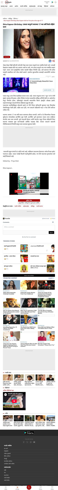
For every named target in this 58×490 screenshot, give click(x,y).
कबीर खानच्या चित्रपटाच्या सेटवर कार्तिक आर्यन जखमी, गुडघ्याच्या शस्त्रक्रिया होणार (7, 383)
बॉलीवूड (10, 18)
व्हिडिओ (46, 6)
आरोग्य (16, 6)
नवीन (6, 413)
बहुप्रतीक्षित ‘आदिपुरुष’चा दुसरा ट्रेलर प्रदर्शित (29, 203)
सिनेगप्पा (16, 18)
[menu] (2, 2)
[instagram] (34, 442)
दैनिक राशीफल (7, 456)
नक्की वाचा (8, 373)
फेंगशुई (5, 458)
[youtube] (30, 442)
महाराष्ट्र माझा (4, 6)
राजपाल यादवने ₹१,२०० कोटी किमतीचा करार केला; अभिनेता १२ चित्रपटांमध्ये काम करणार (40, 383)
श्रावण (11, 6)
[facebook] (23, 442)
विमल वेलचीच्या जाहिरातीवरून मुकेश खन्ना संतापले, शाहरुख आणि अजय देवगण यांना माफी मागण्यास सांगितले (29, 383)
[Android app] (29, 432)
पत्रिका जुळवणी (7, 453)
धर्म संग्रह (40, 6)
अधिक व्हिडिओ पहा (8, 390)
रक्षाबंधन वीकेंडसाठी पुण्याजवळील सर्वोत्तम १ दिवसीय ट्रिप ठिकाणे (51, 424)
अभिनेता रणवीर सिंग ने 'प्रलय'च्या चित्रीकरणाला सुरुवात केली (51, 383)
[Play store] (52, 2)
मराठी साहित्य (7, 477)
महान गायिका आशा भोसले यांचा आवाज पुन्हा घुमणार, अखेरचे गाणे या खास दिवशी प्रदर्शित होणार (40, 424)
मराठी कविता (7, 480)
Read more (18, 191)
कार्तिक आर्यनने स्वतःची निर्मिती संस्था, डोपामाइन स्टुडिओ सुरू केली (18, 383)
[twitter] (27, 442)
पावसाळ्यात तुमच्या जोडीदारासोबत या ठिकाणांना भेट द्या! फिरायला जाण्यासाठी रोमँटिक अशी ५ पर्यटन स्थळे (29, 424)
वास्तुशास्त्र (6, 451)
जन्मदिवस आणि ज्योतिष (9, 463)
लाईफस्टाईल (32, 6)
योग (5, 472)
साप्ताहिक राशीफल (8, 461)
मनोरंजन (52, 6)
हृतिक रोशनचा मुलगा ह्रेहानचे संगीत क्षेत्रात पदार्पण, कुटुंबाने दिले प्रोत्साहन (19, 424)
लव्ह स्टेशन (6, 475)
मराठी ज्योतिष (23, 6)
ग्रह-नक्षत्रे (6, 448)
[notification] (55, 2)
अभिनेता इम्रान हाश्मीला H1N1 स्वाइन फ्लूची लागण (7, 424)
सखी (5, 470)
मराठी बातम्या (39, 206)
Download (7, 57)
